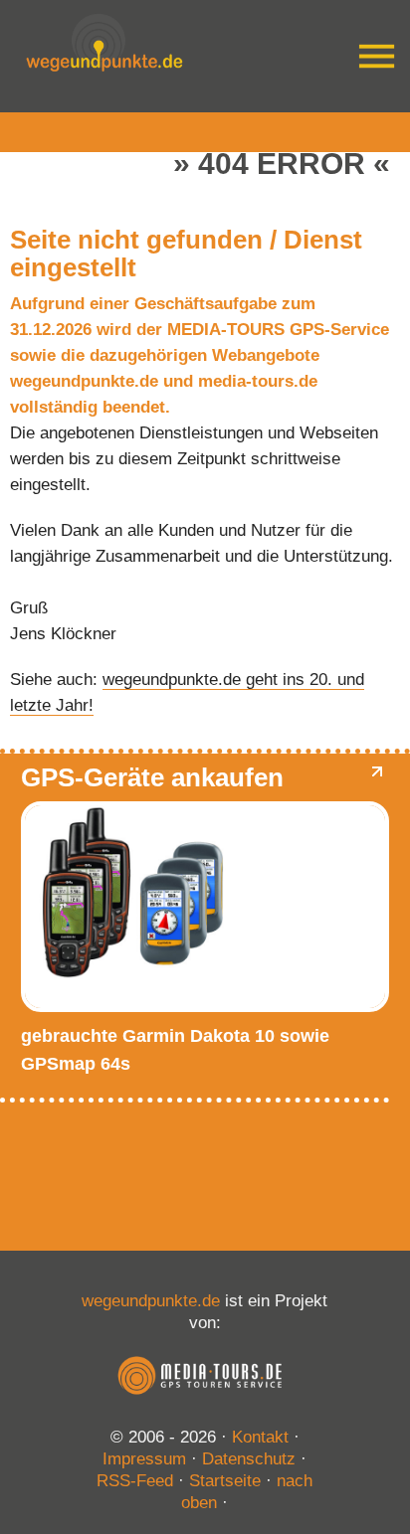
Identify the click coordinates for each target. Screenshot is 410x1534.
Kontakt (260, 1437)
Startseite (225, 1480)
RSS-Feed (135, 1480)
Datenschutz (249, 1458)
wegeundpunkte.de (151, 1300)
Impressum (144, 1458)
